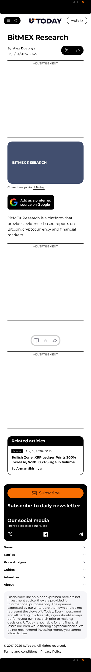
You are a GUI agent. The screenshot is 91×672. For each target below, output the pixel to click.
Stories (9, 554)
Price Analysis (15, 562)
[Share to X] (66, 50)
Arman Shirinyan (29, 468)
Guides (9, 569)
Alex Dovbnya (24, 48)
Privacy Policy (50, 651)
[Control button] (78, 50)
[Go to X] (10, 534)
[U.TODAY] (45, 20)
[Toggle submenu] (84, 547)
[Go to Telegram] (81, 534)
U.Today (39, 187)
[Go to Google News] (30, 202)
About (9, 584)
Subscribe (49, 493)
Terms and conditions (21, 651)
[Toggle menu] (12, 20)
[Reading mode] (36, 340)
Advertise (11, 577)
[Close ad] (83, 2)
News (17, 451)
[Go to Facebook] (45, 534)
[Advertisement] (45, 99)
